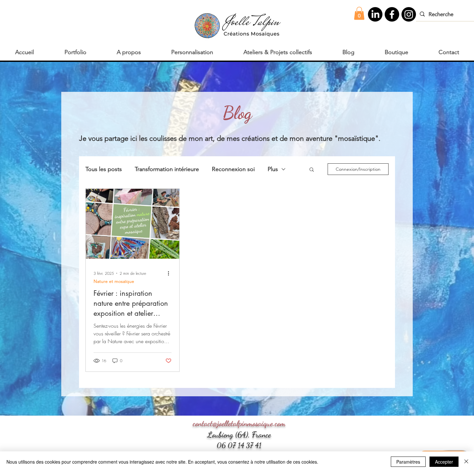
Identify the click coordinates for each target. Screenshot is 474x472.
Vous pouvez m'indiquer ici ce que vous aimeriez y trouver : (203, 326)
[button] (325, 84)
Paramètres (408, 461)
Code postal (157, 289)
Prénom (153, 198)
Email (150, 258)
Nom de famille (160, 228)
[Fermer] (466, 462)
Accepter (444, 461)
